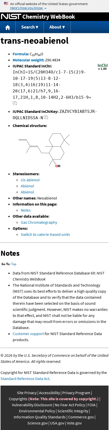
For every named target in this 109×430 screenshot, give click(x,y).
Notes (26, 210)
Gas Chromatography (39, 222)
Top (13, 264)
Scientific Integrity (73, 410)
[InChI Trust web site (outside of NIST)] (102, 69)
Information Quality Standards (40, 416)
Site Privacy (27, 392)
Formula (20, 53)
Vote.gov (74, 422)
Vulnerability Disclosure (32, 404)
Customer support (28, 333)
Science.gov (37, 422)
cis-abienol (30, 179)
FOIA (91, 404)
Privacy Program (76, 392)
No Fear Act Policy (70, 404)
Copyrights (18, 398)
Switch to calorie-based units (45, 234)
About (55, 27)
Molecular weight (28, 59)
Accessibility (49, 392)
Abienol (27, 185)
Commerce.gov (81, 416)
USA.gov (57, 422)
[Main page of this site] (8, 27)
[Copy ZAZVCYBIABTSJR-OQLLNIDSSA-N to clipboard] (46, 118)
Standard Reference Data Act (25, 378)
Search (28, 27)
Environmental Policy (37, 410)
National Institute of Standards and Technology (11, 16)
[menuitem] (8, 27)
